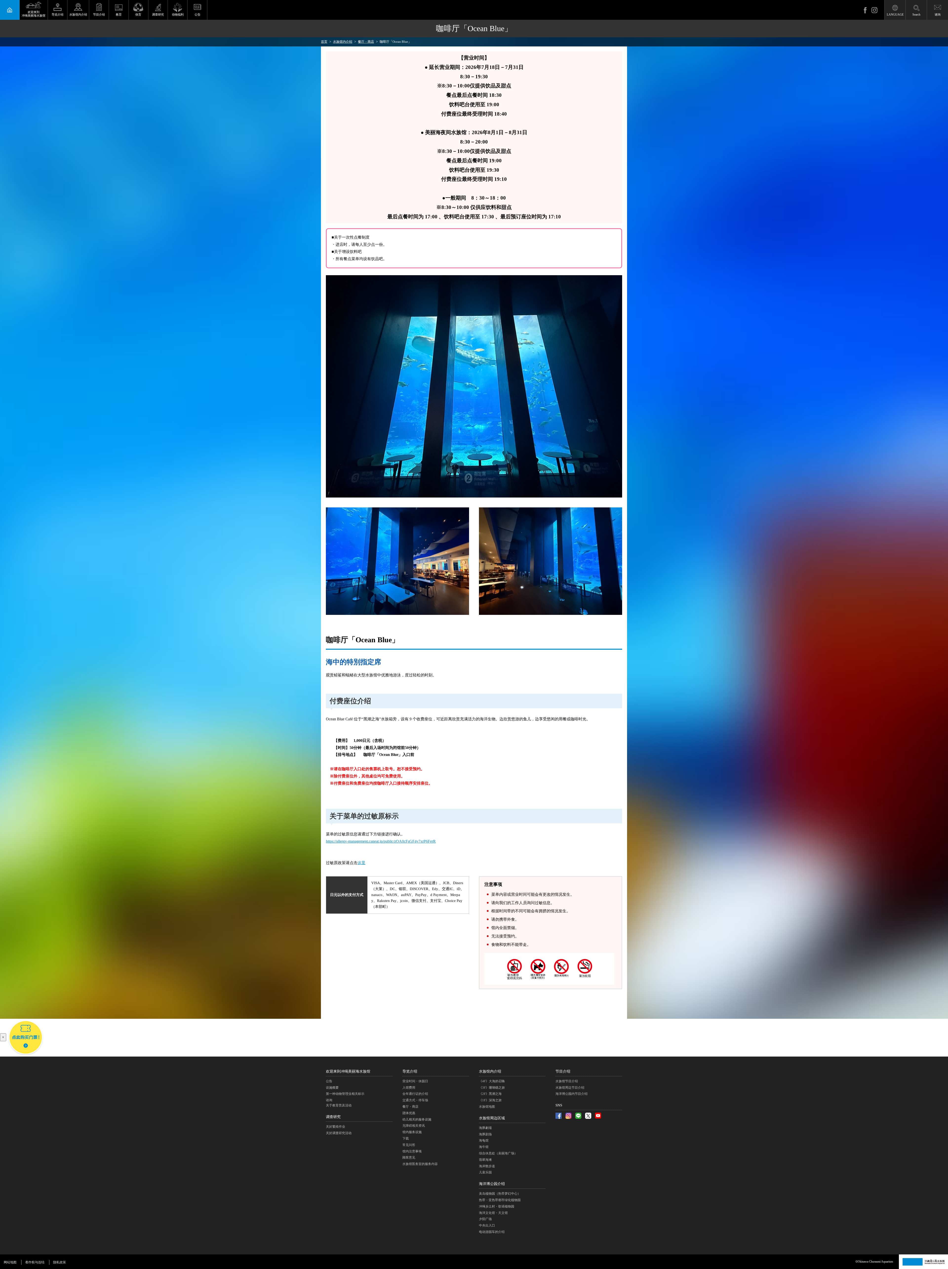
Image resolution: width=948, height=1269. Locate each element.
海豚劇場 (485, 1128)
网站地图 (10, 1262)
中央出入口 (487, 1225)
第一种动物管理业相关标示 (345, 1094)
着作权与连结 (34, 1262)
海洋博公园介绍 (492, 1184)
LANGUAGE (895, 14)
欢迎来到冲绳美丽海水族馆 (348, 1071)
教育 (119, 14)
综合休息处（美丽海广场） (498, 1153)
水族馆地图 (487, 1106)
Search (916, 14)
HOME (10, 10)
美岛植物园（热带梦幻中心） (500, 1193)
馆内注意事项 (412, 1151)
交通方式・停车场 (415, 1100)
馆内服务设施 (412, 1132)
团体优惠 (408, 1113)
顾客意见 (408, 1157)
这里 (361, 863)
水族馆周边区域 (492, 1118)
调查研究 (158, 14)
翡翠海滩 (485, 1160)
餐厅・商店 (410, 1106)
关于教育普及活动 (339, 1105)
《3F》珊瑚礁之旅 (492, 1087)
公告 (197, 14)
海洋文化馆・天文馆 (493, 1213)
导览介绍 (57, 14)
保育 (138, 14)
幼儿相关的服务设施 (416, 1119)
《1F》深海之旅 (490, 1100)
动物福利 (178, 14)
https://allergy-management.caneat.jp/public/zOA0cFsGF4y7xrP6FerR (381, 841)
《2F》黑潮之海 (490, 1094)
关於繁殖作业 (335, 1126)
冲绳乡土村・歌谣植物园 (496, 1206)
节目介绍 (99, 14)
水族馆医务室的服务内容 (420, 1164)
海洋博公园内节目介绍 (571, 1094)
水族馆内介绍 (78, 14)
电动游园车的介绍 (492, 1232)
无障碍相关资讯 (413, 1125)
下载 (405, 1138)
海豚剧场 (485, 1134)
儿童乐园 (485, 1172)
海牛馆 (484, 1147)
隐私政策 (59, 1262)
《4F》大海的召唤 (492, 1081)
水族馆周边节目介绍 (569, 1087)
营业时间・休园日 (415, 1081)
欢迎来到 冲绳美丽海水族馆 (33, 13)
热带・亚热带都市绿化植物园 (500, 1200)
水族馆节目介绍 (566, 1081)
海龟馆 (484, 1140)
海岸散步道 (487, 1166)
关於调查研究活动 (339, 1133)
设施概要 (332, 1087)
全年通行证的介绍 (415, 1094)
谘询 (938, 14)
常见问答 (408, 1145)
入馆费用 (408, 1087)
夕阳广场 (485, 1219)
